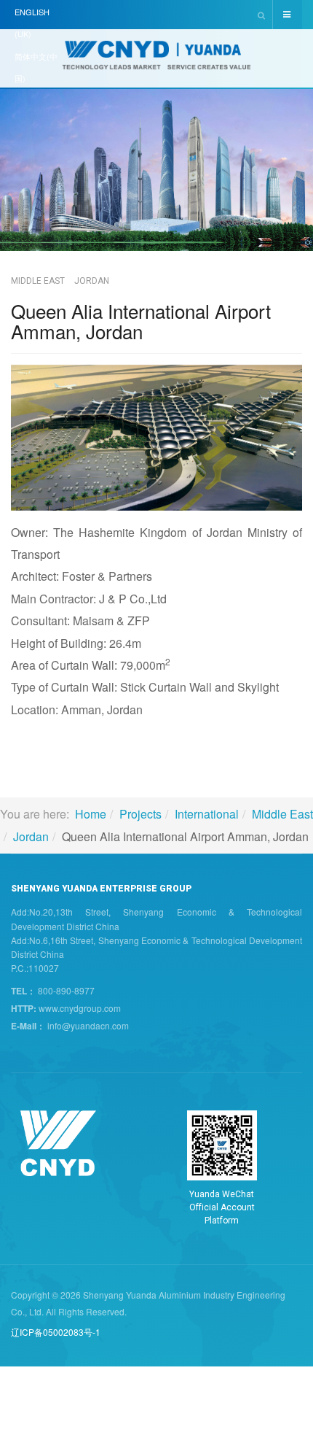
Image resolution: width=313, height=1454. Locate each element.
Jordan (31, 836)
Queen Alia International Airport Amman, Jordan (141, 321)
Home (90, 813)
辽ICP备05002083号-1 (55, 1332)
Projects (140, 813)
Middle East (282, 813)
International (207, 813)
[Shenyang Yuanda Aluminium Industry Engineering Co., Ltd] (156, 59)
